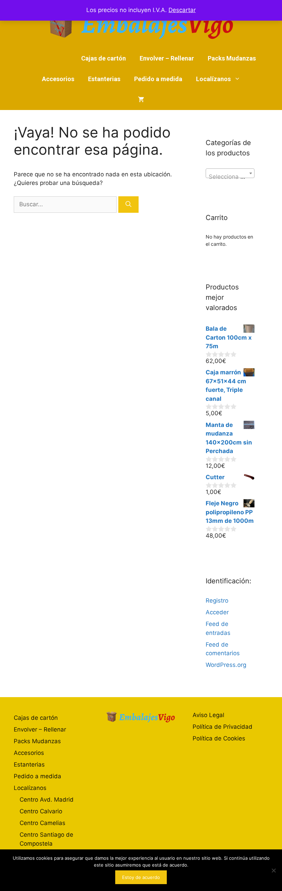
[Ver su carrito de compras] (141, 99)
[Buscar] (128, 204)
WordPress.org (226, 664)
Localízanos (213, 78)
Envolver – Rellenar (167, 58)
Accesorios (58, 78)
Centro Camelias (42, 823)
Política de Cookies (219, 738)
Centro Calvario (41, 811)
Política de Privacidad (222, 726)
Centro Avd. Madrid (47, 799)
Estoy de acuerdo (141, 877)
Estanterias (104, 78)
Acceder (217, 612)
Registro (217, 600)
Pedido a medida (158, 78)
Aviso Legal (208, 715)
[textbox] (230, 176)
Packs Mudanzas (232, 58)
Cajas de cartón (103, 58)
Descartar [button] (182, 10)
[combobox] (230, 173)
